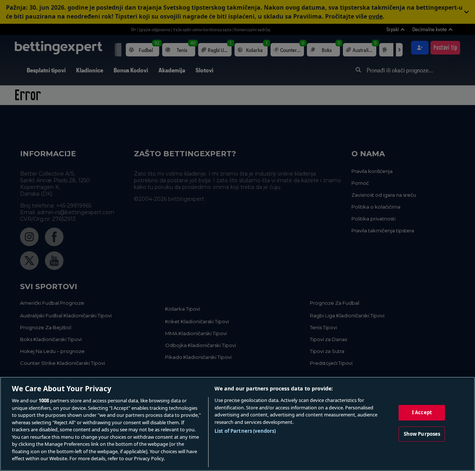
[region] (237, 424)
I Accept (422, 412)
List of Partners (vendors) (245, 431)
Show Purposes (422, 434)
